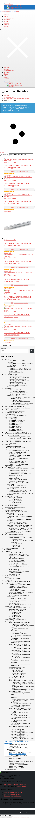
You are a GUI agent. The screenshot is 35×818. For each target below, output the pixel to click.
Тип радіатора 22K (15, 498)
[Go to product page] (19, 160)
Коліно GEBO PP (17, 671)
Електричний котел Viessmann (20, 370)
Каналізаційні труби (16, 563)
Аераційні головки (16, 552)
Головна (6, 15)
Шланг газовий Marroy (18, 461)
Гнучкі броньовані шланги (15, 447)
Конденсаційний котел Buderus (21, 364)
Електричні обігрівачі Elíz (14, 406)
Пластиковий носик (16, 559)
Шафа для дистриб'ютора (18, 588)
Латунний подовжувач (17, 420)
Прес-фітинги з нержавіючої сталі (18, 727)
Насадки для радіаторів (17, 609)
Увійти (6, 21)
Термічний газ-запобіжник (19, 464)
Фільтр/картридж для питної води (17, 408)
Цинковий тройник (16, 766)
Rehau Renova (14, 601)
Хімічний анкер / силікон (18, 470)
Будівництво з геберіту (13, 466)
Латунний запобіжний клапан (16, 432)
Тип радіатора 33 (15, 616)
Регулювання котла (16, 536)
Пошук (3, 348)
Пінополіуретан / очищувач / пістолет (18, 483)
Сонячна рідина (15, 578)
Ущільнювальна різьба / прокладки (17, 488)
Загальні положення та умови (13, 792)
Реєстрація (7, 19)
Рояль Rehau (9, 513)
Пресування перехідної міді (22, 703)
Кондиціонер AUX (15, 389)
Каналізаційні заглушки (18, 565)
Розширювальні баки (13, 446)
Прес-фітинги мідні (16, 691)
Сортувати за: (4, 154)
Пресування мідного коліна (23, 699)
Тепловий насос (11, 374)
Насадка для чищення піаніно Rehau (19, 516)
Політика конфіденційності (12, 794)
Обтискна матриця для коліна (20, 646)
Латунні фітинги (11, 409)
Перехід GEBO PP (18, 676)
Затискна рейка (15, 589)
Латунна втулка (15, 428)
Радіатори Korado (11, 496)
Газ (6, 449)
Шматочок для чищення (18, 554)
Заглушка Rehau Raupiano (19, 530)
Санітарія (8, 551)
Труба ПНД (12, 751)
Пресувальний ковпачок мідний (21, 696)
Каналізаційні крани (16, 560)
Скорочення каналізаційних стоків (18, 567)
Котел (7, 359)
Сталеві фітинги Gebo (17, 677)
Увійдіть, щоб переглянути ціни (19, 171)
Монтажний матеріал (13, 467)
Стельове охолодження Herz (19, 437)
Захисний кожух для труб (18, 600)
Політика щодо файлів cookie (12, 796)
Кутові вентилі (10, 443)
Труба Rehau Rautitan (10, 162)
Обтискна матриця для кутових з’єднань (20, 649)
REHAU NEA (16, 545)
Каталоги (6, 23)
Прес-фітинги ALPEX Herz (18, 644)
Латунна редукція (15, 426)
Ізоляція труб (10, 508)
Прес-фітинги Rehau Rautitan (20, 708)
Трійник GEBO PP (18, 674)
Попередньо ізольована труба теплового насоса (23, 398)
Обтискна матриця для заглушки (20, 655)
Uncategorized (10, 769)
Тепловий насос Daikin (17, 379)
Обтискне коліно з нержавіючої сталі (18, 730)
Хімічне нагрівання (12, 440)
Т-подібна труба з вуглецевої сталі (22, 687)
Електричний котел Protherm (20, 368)
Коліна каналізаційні (17, 562)
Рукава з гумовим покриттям (20, 490)
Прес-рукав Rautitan (20, 716)
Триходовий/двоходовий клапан (17, 581)
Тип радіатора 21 (15, 613)
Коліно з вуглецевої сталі (22, 682)
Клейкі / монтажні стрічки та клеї (21, 469)
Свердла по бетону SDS (17, 485)
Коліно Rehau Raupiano (17, 522)
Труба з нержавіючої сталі (18, 755)
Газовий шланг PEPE (16, 463)
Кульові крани (10, 414)
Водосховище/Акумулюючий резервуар (15, 548)
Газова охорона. (15, 456)
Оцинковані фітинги (16, 763)
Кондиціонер (10, 388)
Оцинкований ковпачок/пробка (21, 761)
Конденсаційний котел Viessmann (16, 361)
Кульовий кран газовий (17, 452)
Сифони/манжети (15, 572)
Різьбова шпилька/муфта (18, 492)
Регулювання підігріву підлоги (20, 537)
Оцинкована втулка (16, 767)
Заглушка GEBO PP (19, 673)
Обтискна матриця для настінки (20, 652)
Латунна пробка (15, 429)
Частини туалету (15, 574)
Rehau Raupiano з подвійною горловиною (19, 520)
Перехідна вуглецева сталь (22, 690)
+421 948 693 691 (20, 784)
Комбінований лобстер (17, 472)
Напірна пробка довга (13, 510)
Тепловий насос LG (16, 382)
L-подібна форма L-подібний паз (22, 626)
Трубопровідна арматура (18, 479)
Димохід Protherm (16, 373)
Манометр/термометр (17, 481)
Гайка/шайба (14, 478)
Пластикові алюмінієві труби (20, 752)
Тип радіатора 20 (15, 612)
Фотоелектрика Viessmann (15, 507)
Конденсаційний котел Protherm (16, 366)
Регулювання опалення (14, 534)
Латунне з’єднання (16, 421)
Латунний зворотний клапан (16, 415)
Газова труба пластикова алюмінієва (17, 459)
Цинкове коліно (15, 758)
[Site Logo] (9, 11)
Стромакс (8, 580)
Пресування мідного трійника (19, 701)
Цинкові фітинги (11, 757)
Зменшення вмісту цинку (18, 764)
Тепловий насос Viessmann (19, 377)
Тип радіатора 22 (15, 615)
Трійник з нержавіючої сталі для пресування (22, 739)
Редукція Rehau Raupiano (18, 527)
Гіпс (10, 476)
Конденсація (17, 400)
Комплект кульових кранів (19, 586)
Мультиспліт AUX (18, 391)
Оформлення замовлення (20, 817)
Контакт (6, 26)
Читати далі (7, 175)
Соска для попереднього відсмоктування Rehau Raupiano (19, 524)
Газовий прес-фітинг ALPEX (19, 450)
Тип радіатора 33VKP (16, 502)
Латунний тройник (16, 431)
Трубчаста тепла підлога (18, 598)
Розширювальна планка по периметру (18, 596)
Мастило (12, 557)
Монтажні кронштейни (21, 402)
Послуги (6, 24)
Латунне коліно (15, 424)
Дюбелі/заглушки (15, 475)
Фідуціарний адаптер (17, 591)
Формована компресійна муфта (21, 635)
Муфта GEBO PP (17, 670)
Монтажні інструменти (13, 412)
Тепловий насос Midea (17, 383)
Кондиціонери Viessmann (18, 392)
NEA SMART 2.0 (17, 543)
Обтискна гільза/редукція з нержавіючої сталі (22, 733)
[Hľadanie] (32, 351)
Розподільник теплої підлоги (20, 604)
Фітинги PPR (13, 679)
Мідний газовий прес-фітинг (19, 455)
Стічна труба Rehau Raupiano (20, 531)
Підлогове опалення (13, 583)
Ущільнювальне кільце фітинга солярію (20, 705)
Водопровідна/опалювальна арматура (15, 620)
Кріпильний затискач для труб (20, 584)
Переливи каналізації (17, 569)
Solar (7, 577)
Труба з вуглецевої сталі (18, 744)
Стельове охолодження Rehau (20, 438)
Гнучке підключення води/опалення (18, 748)
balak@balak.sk (21, 786)
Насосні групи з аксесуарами (16, 511)
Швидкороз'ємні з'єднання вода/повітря (20, 494)
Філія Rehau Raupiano (17, 514)
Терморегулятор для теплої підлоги (22, 541)
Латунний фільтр (11, 417)
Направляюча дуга (16, 594)
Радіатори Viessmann (12, 606)
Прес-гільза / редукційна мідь (21, 693)
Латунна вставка (15, 423)
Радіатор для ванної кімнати (19, 607)
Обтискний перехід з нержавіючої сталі (19, 736)
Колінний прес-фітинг (20, 624)
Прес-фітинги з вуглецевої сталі (21, 680)
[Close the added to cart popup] (28, 817)
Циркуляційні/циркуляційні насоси (18, 441)
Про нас (6, 16)
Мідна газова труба (16, 453)
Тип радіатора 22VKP (16, 499)
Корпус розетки (11, 575)
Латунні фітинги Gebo (17, 667)
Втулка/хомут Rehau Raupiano (20, 528)
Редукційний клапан (16, 411)
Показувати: (4, 156)
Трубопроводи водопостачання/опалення (17, 742)
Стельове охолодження (13, 435)
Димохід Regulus (15, 371)
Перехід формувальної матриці (20, 638)
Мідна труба (13, 746)
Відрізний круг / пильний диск (20, 473)
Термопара (16, 546)
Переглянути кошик (6, 817)
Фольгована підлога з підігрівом (21, 592)
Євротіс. (8, 444)
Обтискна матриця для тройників (20, 641)
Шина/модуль (17, 539)
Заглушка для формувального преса (19, 632)
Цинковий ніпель (15, 760)
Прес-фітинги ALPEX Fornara (19, 623)
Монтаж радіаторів (16, 610)
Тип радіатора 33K (15, 501)
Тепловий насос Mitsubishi (19, 380)
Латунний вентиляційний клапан (18, 434)
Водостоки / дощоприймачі (19, 556)
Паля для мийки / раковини (19, 571)
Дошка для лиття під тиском (19, 629)
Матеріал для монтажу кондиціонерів (16, 395)
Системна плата (15, 603)
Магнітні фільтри (11, 505)
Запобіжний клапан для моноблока (17, 385)
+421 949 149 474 (9, 784)
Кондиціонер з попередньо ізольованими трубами (22, 404)
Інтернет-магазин (9, 18)
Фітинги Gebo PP (15, 668)
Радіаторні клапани (16, 504)
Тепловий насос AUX (16, 376)
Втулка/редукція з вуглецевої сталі (23, 684)
